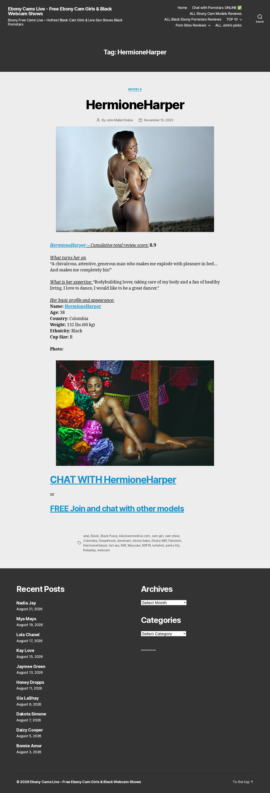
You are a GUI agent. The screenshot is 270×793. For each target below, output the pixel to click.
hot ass (114, 545)
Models (135, 89)
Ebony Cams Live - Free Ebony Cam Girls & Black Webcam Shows (60, 11)
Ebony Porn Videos (152, 649)
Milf (123, 545)
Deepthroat (107, 541)
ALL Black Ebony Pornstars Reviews (192, 19)
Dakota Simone (31, 714)
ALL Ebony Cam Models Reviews (216, 13)
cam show (172, 536)
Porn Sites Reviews (191, 25)
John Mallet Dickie (119, 120)
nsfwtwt (158, 545)
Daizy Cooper (29, 730)
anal (86, 536)
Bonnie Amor (29, 745)
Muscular (134, 545)
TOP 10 (232, 19)
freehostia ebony (144, 649)
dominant (124, 541)
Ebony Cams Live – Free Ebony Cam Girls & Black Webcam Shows (85, 782)
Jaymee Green (30, 666)
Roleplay (89, 550)
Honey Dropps (30, 682)
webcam (103, 550)
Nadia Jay (26, 603)
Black (95, 536)
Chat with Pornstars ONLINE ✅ (217, 8)
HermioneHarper (135, 104)
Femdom (174, 541)
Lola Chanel (28, 634)
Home (182, 8)
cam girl (157, 536)
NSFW (146, 545)
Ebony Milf (159, 541)
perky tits (172, 545)
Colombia (90, 541)
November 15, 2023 (158, 120)
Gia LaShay (27, 698)
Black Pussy (109, 536)
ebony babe (141, 541)
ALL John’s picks (228, 25)
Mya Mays (26, 618)
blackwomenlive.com (134, 536)
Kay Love (25, 650)
